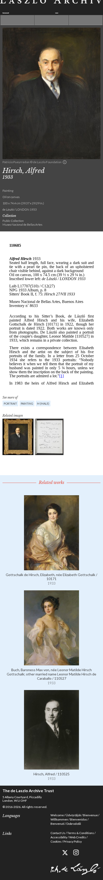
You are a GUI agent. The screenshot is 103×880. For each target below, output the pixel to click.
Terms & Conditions (80, 833)
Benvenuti (57, 824)
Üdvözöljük (73, 815)
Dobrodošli (73, 824)
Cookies (56, 841)
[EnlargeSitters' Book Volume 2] (49, 437)
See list (51, 20)
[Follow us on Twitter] (65, 852)
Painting (27, 403)
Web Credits (77, 837)
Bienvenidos (78, 819)
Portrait (10, 403)
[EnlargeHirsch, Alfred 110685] (18, 437)
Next (85, 20)
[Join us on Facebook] (53, 852)
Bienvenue (90, 815)
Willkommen (59, 819)
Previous (17, 20)
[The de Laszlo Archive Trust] (51, 6)
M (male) (43, 403)
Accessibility (58, 837)
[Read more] (51, 568)
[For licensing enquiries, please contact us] (64, 162)
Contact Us (57, 833)
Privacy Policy (73, 841)
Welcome (57, 815)
